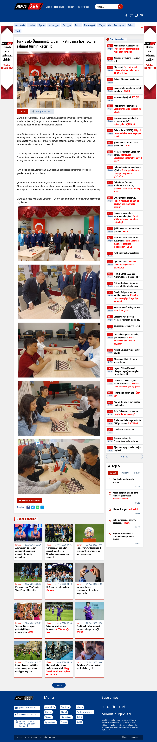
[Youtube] (141, 15)
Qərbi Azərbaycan (116, 25)
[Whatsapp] (37, 507)
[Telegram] (42, 507)
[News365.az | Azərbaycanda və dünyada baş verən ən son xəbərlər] (28, 6)
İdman (80, 707)
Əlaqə (49, 6)
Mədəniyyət (89, 25)
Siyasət (42, 25)
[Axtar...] (120, 6)
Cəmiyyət (67, 25)
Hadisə (32, 25)
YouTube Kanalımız (29, 500)
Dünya (101, 25)
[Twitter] (131, 15)
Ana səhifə (20, 25)
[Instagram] (136, 15)
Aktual (77, 25)
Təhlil (17, 31)
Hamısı (59, 685)
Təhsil (130, 25)
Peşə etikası (83, 6)
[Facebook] (126, 15)
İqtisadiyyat (54, 25)
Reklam (70, 6)
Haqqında (59, 6)
